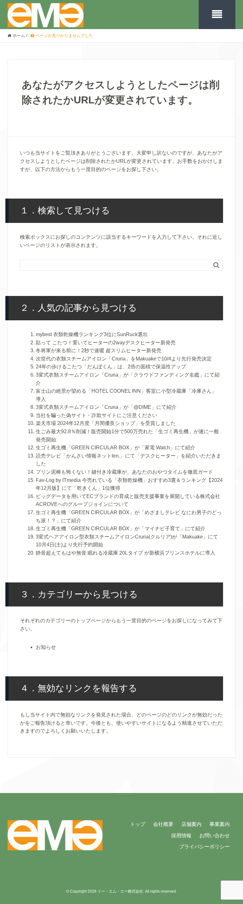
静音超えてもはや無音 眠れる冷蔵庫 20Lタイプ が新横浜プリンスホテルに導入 (125, 553)
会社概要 (163, 824)
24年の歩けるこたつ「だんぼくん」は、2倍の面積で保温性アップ (111, 366)
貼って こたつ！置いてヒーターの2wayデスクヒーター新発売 (106, 342)
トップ (137, 824)
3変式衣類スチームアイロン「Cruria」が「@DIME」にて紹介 (106, 407)
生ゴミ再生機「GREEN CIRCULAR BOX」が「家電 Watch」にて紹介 (115, 447)
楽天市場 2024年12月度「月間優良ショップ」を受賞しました (106, 423)
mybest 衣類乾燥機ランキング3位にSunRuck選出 (92, 334)
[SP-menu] (217, 14)
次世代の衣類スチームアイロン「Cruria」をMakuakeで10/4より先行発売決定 (124, 358)
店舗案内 (191, 824)
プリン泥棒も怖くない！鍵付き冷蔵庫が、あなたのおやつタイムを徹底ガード (124, 472)
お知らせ (46, 647)
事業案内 (219, 824)
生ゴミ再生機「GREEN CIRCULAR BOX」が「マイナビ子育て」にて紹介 (120, 528)
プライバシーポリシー (204, 846)
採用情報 (181, 835)
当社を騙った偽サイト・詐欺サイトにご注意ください (96, 415)
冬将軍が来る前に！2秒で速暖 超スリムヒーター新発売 (98, 350)
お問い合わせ (214, 835)
